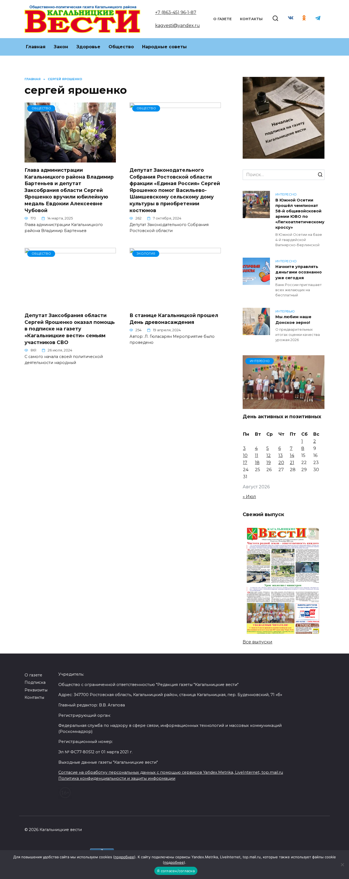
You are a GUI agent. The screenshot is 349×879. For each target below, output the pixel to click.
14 (292, 455)
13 (280, 455)
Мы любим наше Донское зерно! (293, 320)
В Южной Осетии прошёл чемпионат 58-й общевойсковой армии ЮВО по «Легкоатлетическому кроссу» (299, 214)
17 (245, 462)
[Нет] (342, 864)
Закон (61, 46)
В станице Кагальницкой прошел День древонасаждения (174, 318)
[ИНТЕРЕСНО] (283, 405)
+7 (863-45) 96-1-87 (175, 12)
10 (245, 455)
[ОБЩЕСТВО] (70, 159)
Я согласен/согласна (176, 871)
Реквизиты (36, 690)
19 (268, 462)
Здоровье (88, 46)
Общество (121, 46)
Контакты (251, 19)
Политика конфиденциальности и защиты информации (116, 778)
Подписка (35, 682)
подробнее (124, 857)
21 (292, 462)
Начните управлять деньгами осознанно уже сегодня (298, 272)
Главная (36, 46)
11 (256, 455)
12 (268, 455)
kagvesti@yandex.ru (177, 25)
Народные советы (164, 46)
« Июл (249, 496)
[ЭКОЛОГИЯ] (175, 304)
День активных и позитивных (283, 416)
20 (281, 462)
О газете (222, 19)
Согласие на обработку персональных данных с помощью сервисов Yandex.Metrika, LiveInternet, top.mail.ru (170, 772)
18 (257, 462)
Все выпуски (257, 642)
